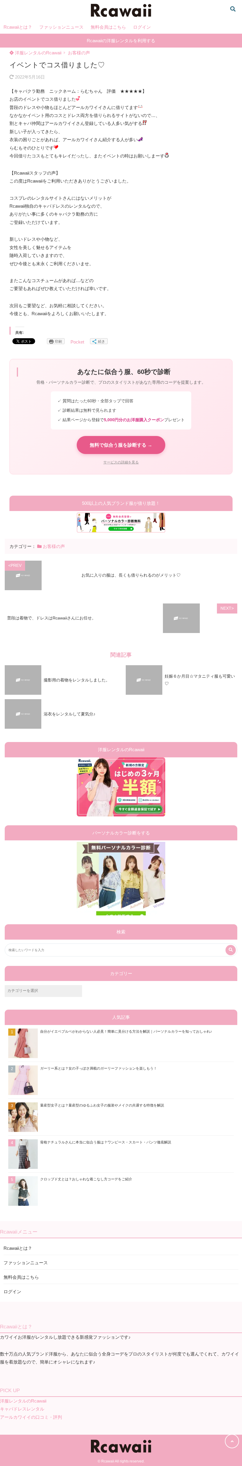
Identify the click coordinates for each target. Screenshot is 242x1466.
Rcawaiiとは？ (18, 27)
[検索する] (230, 950)
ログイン (142, 27)
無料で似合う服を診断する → (121, 445)
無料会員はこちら (108, 27)
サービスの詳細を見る (121, 462)
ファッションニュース (61, 27)
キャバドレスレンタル (22, 1408)
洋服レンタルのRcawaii (37, 52)
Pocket (77, 341)
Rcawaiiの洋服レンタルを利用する (121, 40)
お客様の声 (79, 52)
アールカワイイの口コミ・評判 (31, 1417)
